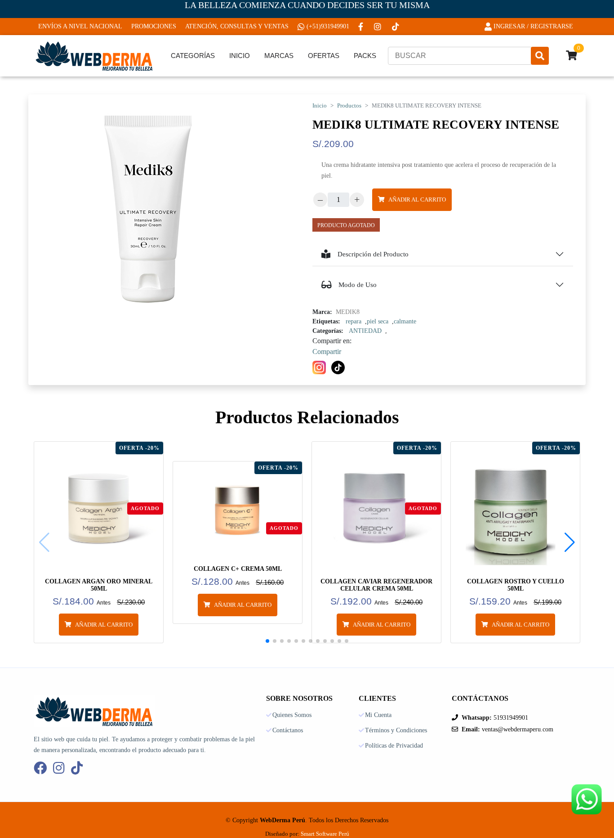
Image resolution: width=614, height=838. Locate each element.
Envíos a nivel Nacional (80, 26)
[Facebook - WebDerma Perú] (361, 26)
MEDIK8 (348, 312)
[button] (570, 542)
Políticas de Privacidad (394, 746)
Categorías (193, 55)
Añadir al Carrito (417, 199)
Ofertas (323, 55)
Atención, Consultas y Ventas (237, 26)
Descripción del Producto (373, 254)
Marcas (279, 55)
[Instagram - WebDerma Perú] (378, 26)
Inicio (239, 55)
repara (353, 321)
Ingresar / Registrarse (533, 26)
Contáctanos (287, 730)
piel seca (377, 321)
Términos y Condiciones (396, 730)
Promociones (153, 26)
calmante (405, 321)
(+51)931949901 (328, 26)
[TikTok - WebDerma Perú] (396, 26)
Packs (365, 55)
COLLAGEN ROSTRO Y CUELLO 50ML (515, 585)
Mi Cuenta (378, 715)
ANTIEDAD (365, 330)
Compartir (326, 351)
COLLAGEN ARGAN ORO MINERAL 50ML (98, 585)
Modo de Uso (357, 284)
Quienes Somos (291, 715)
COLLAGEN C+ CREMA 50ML (238, 568)
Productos (349, 106)
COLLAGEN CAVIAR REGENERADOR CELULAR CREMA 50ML (376, 585)
